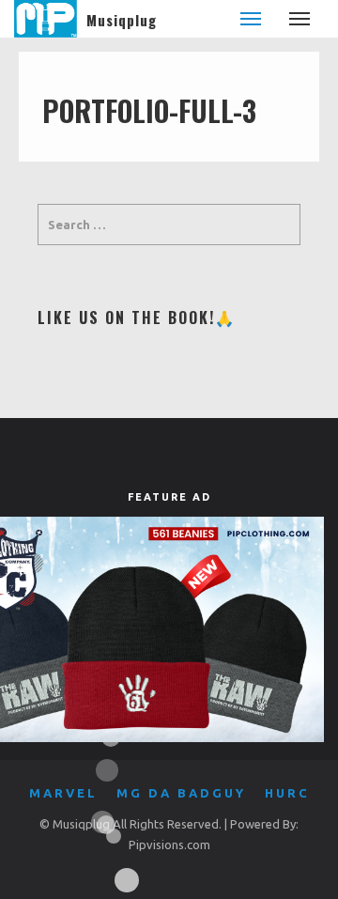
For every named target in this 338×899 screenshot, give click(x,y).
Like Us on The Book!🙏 (137, 317)
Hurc (287, 792)
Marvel (63, 792)
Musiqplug (121, 19)
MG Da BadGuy (181, 792)
